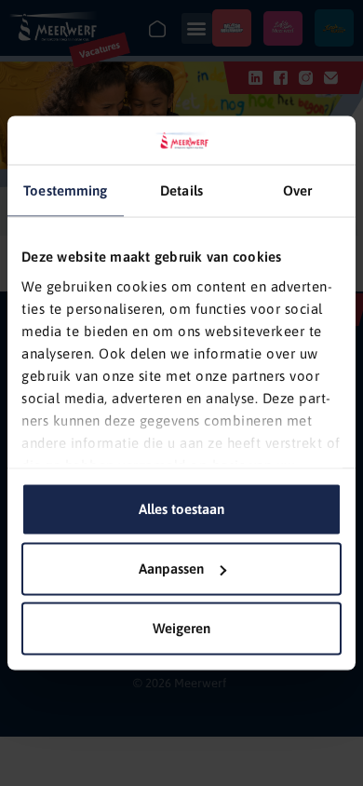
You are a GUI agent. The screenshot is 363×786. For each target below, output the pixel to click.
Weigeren (181, 628)
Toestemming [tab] (65, 190)
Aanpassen (171, 568)
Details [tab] (181, 190)
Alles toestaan (181, 509)
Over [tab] (297, 190)
